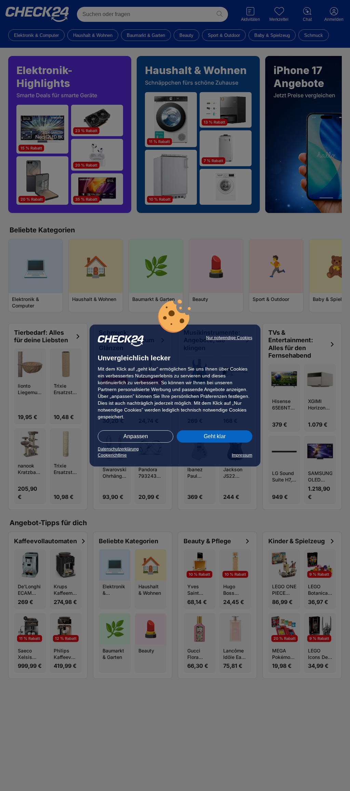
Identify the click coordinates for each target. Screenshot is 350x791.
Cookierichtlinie (112, 455)
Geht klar (215, 436)
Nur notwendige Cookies (229, 337)
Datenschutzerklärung (118, 449)
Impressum (242, 455)
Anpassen (135, 436)
